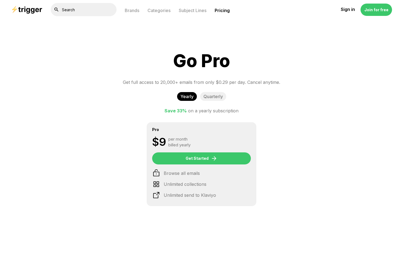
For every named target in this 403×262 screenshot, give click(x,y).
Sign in (348, 9)
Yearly (187, 96)
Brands (132, 10)
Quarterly (213, 96)
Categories (159, 10)
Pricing (222, 10)
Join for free (376, 9)
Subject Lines (192, 10)
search (56, 9)
